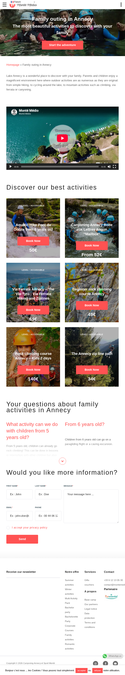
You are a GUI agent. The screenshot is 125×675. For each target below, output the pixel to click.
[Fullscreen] (114, 166)
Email (9, 507)
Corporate (70, 625)
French (17, 2)
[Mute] (109, 166)
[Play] (10, 166)
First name (12, 486)
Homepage (12, 64)
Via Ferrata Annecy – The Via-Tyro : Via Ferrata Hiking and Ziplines (33, 293)
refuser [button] (97, 670)
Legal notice (90, 609)
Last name (40, 486)
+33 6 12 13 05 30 (113, 580)
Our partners (91, 604)
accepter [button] (81, 670)
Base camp (90, 599)
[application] (62, 138)
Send (22, 539)
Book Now (33, 241)
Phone (38, 507)
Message (68, 486)
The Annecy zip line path (91, 354)
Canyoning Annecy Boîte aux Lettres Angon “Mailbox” (91, 229)
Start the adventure (62, 45)
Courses (69, 630)
